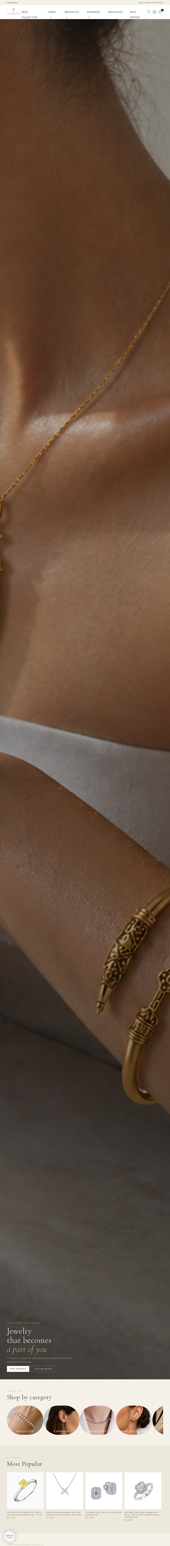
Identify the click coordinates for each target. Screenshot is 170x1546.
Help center (135, 13)
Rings (52, 12)
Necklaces (115, 12)
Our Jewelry (18, 1369)
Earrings (93, 12)
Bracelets (72, 12)
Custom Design (43, 1369)
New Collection (29, 13)
